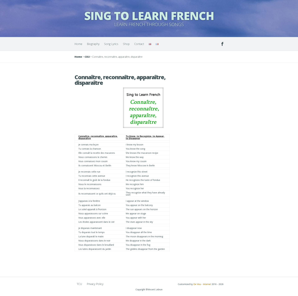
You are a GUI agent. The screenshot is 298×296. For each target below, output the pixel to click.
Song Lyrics (111, 44)
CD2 (87, 56)
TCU (79, 284)
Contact (139, 44)
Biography (93, 44)
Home (78, 44)
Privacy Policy (95, 284)
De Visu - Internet (202, 284)
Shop (126, 44)
